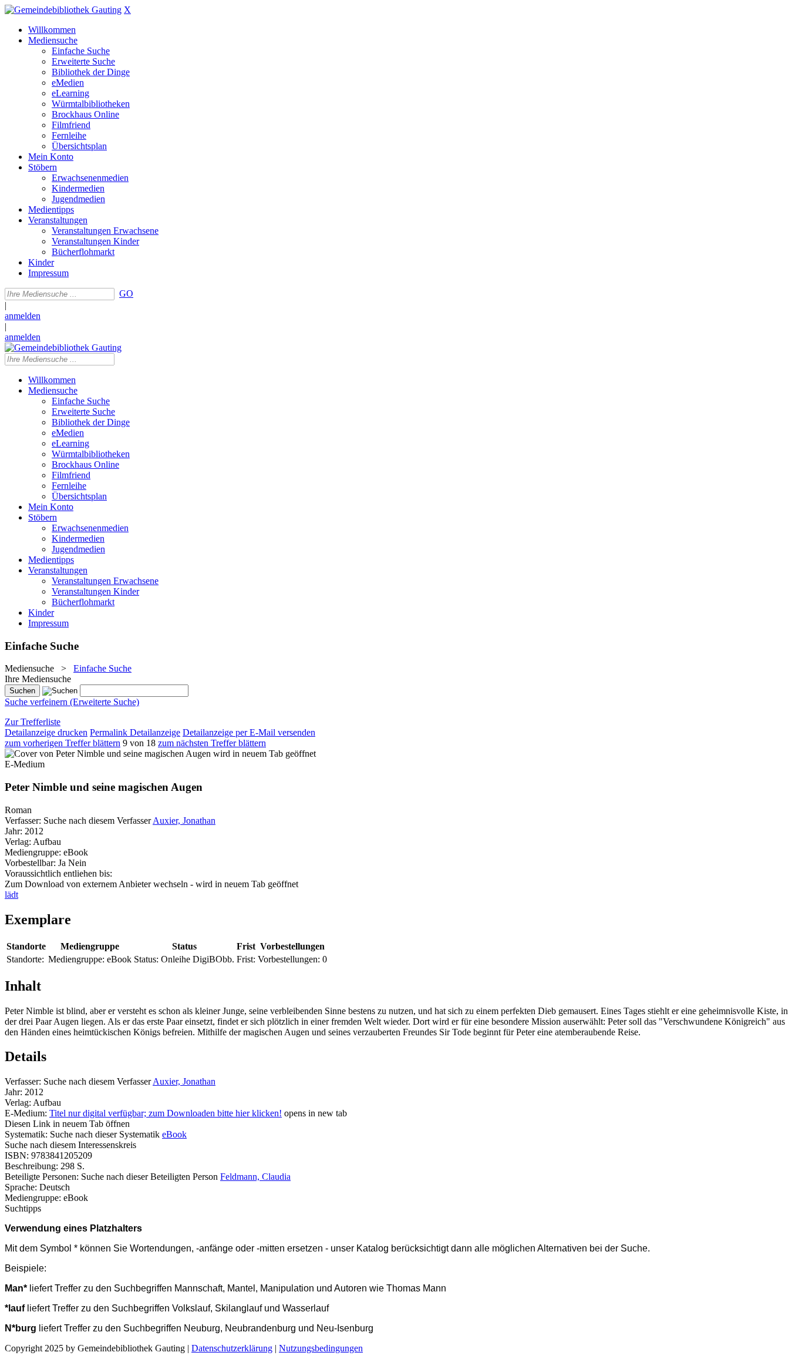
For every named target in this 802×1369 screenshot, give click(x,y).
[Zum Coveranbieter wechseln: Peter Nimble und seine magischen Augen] (108, 754)
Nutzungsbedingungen (321, 1348)
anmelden (23, 316)
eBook (174, 1134)
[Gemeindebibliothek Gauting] (63, 10)
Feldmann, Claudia (255, 1177)
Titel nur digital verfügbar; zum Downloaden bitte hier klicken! (165, 1113)
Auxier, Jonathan (184, 821)
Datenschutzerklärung (231, 1348)
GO (126, 293)
